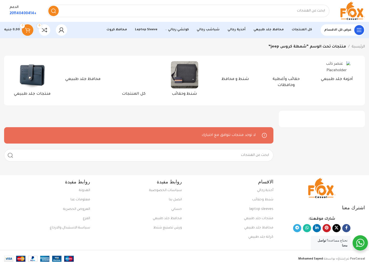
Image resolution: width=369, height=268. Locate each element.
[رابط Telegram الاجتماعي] (297, 228)
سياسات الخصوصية (165, 190)
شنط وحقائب (262, 200)
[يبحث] (53, 11)
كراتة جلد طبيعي (260, 237)
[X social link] (336, 228)
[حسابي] (61, 30)
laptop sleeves (261, 209)
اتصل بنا (175, 200)
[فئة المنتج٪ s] (336, 73)
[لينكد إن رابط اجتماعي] (317, 228)
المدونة (84, 190)
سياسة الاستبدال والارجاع (70, 228)
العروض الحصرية (76, 209)
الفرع (86, 219)
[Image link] (321, 188)
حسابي (176, 209)
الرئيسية (358, 47)
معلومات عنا (80, 200)
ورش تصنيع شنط (167, 228)
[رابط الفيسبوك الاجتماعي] (346, 228)
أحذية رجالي (265, 190)
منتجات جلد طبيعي (258, 219)
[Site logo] (352, 11)
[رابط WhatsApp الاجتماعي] (307, 228)
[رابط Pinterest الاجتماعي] (327, 228)
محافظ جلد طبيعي (258, 228)
